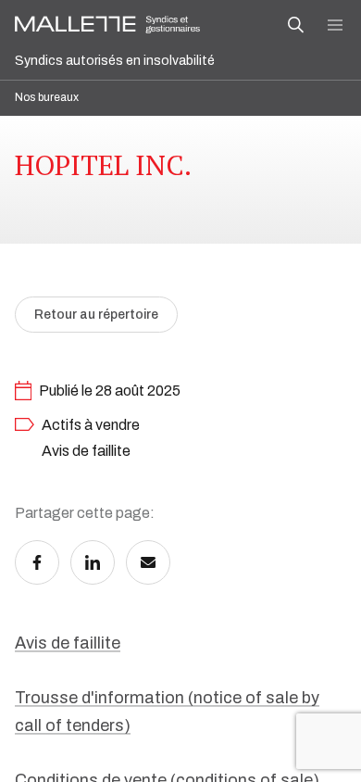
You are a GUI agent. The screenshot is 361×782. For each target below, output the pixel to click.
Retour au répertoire (96, 315)
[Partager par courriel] (148, 562)
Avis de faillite (67, 643)
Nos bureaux (47, 97)
